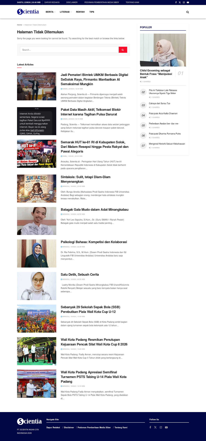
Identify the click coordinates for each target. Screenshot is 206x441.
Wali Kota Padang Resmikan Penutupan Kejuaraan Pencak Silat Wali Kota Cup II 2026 (94, 341)
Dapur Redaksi (51, 2)
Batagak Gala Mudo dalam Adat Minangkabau (94, 209)
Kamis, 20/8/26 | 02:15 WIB (72, 119)
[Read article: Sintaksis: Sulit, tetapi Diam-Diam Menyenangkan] (36, 189)
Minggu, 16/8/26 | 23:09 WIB (73, 186)
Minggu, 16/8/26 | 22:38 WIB (73, 246)
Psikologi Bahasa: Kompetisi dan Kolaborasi (94, 241)
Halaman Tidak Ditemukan (35, 24)
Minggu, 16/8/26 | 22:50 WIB (73, 214)
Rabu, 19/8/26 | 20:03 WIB (72, 156)
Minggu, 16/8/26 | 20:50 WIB (73, 279)
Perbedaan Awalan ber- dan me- (164, 123)
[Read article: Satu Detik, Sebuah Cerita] (36, 286)
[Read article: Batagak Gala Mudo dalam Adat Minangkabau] (36, 221)
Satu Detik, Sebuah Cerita (80, 274)
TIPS (91, 11)
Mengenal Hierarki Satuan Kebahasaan (167, 143)
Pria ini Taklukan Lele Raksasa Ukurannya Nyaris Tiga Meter (163, 92)
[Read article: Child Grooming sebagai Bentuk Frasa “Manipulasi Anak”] (163, 50)
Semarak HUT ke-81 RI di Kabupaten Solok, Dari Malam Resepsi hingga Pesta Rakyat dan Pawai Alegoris (94, 147)
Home (19, 24)
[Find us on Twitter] (180, 2)
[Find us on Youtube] (188, 2)
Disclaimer (72, 2)
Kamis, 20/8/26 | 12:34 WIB (72, 88)
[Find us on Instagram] (184, 2)
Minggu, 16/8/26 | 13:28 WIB (73, 349)
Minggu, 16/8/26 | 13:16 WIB (73, 386)
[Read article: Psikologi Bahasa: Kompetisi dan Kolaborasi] (36, 253)
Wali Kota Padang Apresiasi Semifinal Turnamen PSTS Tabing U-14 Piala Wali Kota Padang (94, 377)
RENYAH (80, 11)
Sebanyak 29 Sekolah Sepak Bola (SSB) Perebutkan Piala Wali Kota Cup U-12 (90, 309)
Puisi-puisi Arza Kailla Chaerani (163, 113)
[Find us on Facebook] (176, 2)
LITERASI (65, 11)
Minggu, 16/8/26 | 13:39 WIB (73, 316)
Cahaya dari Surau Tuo (159, 103)
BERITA (49, 11)
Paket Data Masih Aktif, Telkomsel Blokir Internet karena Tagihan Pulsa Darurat (91, 112)
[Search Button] (187, 12)
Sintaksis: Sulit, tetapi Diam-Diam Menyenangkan (86, 179)
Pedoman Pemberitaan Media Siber (101, 2)
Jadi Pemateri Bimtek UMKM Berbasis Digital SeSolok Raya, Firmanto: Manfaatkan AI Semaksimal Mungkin (94, 79)
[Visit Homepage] (28, 11)
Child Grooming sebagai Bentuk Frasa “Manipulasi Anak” (156, 73)
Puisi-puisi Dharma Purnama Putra (165, 133)
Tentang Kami (132, 2)
